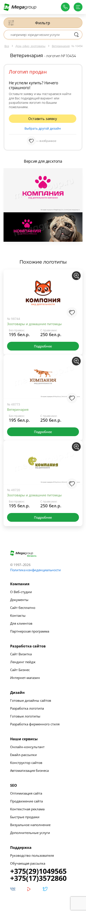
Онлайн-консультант (27, 747)
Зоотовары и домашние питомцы (34, 324)
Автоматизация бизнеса (29, 770)
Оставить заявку (42, 118)
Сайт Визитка (21, 654)
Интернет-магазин (25, 677)
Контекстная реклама (27, 809)
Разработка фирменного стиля (35, 724)
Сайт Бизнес (20, 670)
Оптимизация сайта (26, 793)
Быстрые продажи (24, 817)
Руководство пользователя (32, 855)
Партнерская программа (29, 631)
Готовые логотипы (25, 716)
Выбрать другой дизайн (42, 128)
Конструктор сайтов (26, 762)
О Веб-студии (21, 592)
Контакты (18, 615)
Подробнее (43, 346)
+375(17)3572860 (38, 878)
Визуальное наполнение (30, 825)
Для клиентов (21, 623)
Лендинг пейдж (23, 662)
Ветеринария (17, 409)
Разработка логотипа (27, 708)
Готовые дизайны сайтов (30, 700)
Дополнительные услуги (30, 832)
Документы (19, 600)
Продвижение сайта (26, 801)
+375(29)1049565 (38, 871)
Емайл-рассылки (23, 755)
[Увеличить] (76, 275)
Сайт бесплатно (22, 607)
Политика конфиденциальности (35, 570)
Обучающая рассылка (27, 863)
